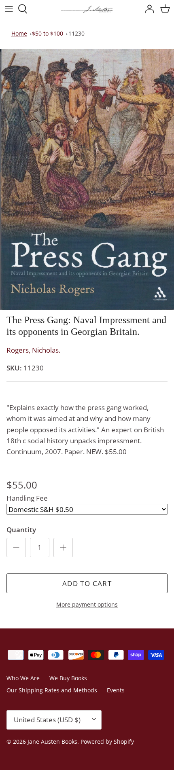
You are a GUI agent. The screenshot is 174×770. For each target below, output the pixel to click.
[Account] (147, 9)
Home (19, 33)
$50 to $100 (47, 33)
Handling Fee (27, 498)
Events (116, 690)
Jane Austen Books (52, 741)
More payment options (87, 604)
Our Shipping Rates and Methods (51, 690)
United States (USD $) (47, 719)
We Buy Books (68, 678)
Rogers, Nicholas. (33, 350)
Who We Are (23, 678)
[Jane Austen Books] (87, 8)
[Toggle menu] (9, 9)
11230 (76, 33)
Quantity (21, 529)
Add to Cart (87, 583)
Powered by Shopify (107, 741)
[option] (87, 180)
